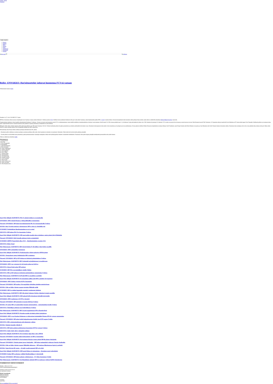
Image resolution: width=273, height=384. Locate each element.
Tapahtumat (5, 48)
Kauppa (4, 51)
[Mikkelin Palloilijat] (18, 38)
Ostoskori (2, 1)
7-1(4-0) (103, 119)
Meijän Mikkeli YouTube (166, 119)
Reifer (11, 88)
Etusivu (4, 42)
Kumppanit (5, 50)
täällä (16, 136)
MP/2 (4, 45)
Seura (4, 47)
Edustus (4, 43)
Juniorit (4, 46)
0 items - (3, 0)
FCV (52, 119)
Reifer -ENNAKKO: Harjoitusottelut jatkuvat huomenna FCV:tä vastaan (36, 82)
